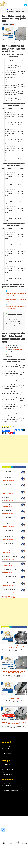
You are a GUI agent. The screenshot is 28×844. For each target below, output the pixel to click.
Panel (8, 10)
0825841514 (5, 493)
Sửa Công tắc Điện (6, 767)
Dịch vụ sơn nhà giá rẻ (6, 746)
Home (4, 10)
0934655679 (5, 533)
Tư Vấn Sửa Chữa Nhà (7, 753)
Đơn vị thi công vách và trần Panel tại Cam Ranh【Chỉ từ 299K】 (14, 723)
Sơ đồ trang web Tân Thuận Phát (9, 793)
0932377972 (5, 519)
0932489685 (5, 487)
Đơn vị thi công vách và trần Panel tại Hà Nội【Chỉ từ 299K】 (14, 646)
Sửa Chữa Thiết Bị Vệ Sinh (7, 788)
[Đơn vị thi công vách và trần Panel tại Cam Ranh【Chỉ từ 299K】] (14, 714)
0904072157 (5, 546)
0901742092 (5, 539)
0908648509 (5, 565)
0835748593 (5, 513)
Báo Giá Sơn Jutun (6, 751)
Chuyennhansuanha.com (17, 349)
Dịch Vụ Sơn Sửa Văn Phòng (8, 756)
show (13, 24)
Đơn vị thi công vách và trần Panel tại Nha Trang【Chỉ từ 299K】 (14, 697)
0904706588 (5, 592)
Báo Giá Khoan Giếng (6, 785)
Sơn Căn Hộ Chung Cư (6, 748)
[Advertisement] (14, 450)
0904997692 (5, 480)
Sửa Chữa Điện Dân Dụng (7, 769)
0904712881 (5, 585)
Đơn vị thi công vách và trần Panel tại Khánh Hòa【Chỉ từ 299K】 (14, 672)
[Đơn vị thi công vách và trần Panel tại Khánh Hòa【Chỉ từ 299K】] (14, 663)
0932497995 (5, 500)
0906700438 (5, 526)
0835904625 (5, 473)
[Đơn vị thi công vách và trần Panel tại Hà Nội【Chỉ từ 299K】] (14, 637)
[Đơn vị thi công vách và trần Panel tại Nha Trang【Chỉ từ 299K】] (14, 688)
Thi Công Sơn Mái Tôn (7, 764)
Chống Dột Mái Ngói (6, 783)
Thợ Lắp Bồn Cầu (5, 772)
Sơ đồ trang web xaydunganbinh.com (10, 790)
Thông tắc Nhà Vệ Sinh (7, 774)
